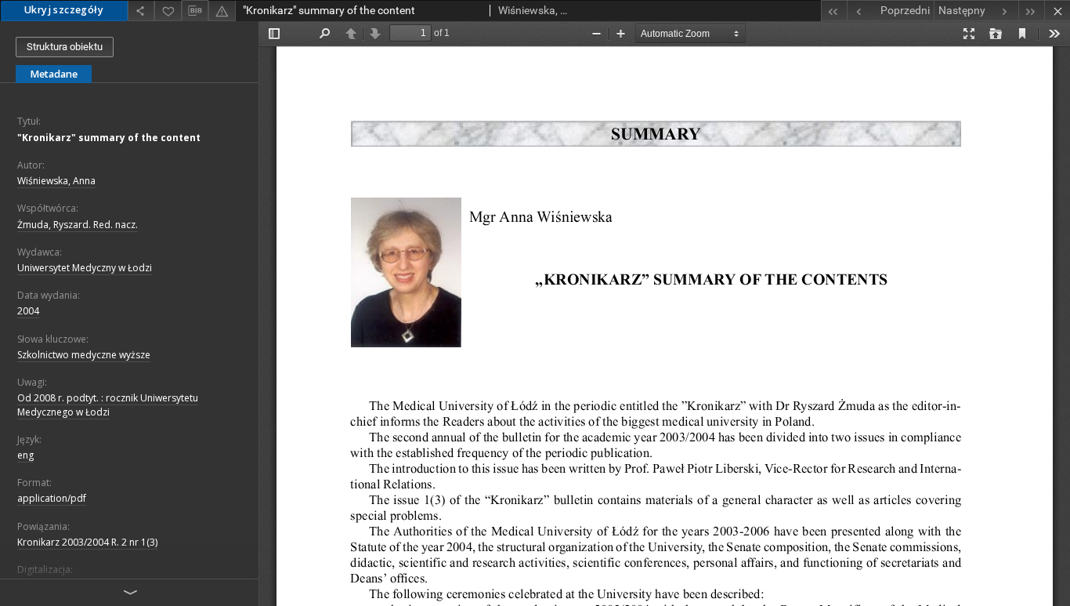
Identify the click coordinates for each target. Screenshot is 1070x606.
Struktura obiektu (65, 47)
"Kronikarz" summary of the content (109, 137)
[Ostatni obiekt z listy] (1031, 10)
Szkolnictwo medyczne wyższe (83, 354)
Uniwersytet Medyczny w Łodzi (84, 267)
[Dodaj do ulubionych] (167, 10)
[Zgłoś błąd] (221, 10)
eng (25, 455)
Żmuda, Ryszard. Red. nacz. (77, 224)
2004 (28, 311)
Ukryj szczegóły (63, 9)
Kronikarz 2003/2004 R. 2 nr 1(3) (87, 542)
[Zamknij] (1057, 10)
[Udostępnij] (141, 10)
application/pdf (51, 498)
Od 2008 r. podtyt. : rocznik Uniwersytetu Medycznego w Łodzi (107, 404)
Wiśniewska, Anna (56, 180)
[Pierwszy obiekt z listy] (834, 10)
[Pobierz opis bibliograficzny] (195, 11)
